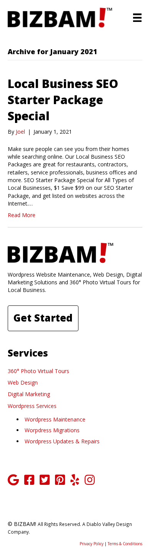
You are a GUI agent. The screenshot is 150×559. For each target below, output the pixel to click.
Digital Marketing (29, 394)
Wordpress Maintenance (55, 419)
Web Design (23, 382)
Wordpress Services (32, 406)
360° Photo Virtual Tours (38, 371)
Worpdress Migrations (52, 430)
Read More (21, 215)
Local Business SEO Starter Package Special (63, 100)
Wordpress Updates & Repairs (62, 441)
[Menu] (137, 17)
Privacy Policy (91, 543)
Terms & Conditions (125, 543)
